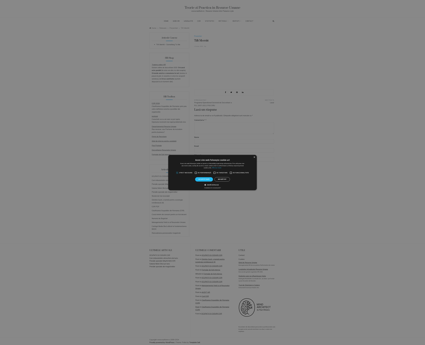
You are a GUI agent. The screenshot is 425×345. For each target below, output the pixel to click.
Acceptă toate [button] (204, 179)
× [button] (254, 157)
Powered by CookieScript (212, 188)
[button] (212, 185)
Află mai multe (216, 168)
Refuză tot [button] (222, 179)
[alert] (212, 172)
